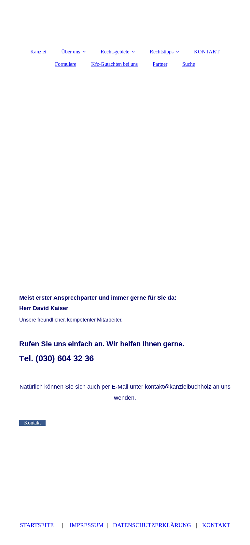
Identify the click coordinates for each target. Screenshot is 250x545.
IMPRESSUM (86, 525)
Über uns (70, 51)
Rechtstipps (162, 51)
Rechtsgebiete (115, 51)
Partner (160, 64)
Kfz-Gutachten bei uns (114, 64)
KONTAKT (207, 51)
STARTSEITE (37, 525)
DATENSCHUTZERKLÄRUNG (152, 525)
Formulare (65, 64)
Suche (188, 64)
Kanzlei (38, 51)
